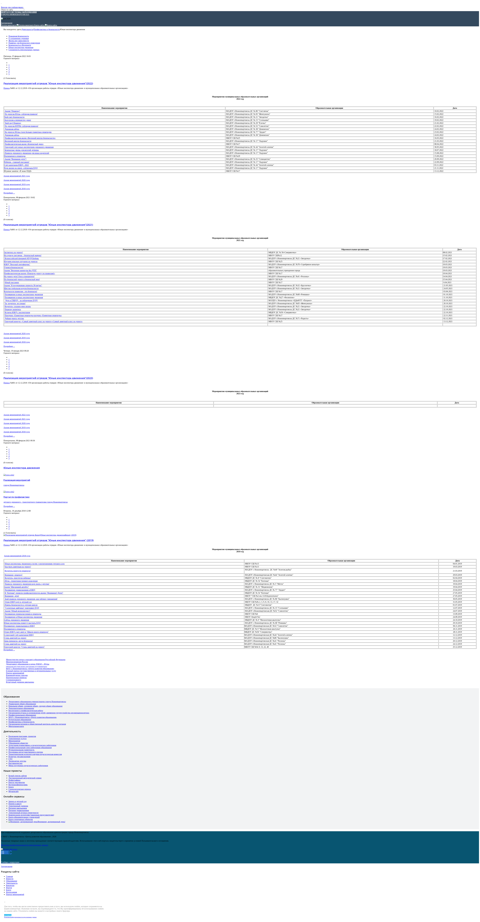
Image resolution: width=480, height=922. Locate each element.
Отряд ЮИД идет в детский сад (18, 602)
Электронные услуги (17, 739)
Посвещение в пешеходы (15, 156)
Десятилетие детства (17, 761)
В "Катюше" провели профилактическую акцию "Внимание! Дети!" (34, 593)
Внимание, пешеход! (13, 575)
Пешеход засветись (13, 309)
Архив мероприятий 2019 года (17, 184)
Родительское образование (19, 719)
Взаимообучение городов (17, 675)
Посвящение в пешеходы (15, 629)
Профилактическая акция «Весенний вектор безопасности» (30, 138)
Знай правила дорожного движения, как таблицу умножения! (31, 599)
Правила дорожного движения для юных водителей (26, 153)
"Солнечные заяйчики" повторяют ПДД (22, 608)
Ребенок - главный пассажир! (16, 162)
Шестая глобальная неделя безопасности (21, 288)
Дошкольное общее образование (22, 704)
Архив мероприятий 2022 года (17, 415)
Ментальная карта (16, 726)
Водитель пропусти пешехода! (18, 571)
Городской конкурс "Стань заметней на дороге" (24, 647)
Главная (9, 876)
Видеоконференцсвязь (18, 785)
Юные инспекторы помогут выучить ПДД (22, 623)
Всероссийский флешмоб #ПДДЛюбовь (21, 258)
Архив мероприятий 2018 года (17, 189)
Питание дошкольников (18, 810)
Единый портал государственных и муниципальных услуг (31, 671)
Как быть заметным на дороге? (18, 567)
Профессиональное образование (22, 715)
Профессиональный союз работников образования (30, 747)
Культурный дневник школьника (20, 682)
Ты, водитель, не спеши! (15, 303)
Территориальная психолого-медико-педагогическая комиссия (35, 754)
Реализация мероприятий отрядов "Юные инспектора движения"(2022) (48, 83)
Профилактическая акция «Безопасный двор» (24, 144)
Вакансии (10, 885)
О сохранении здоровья (18, 38)
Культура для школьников (19, 757)
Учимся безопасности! (13, 267)
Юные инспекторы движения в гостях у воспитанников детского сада (34, 564)
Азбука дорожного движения (16, 620)
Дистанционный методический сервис (25, 778)
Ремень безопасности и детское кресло (21, 605)
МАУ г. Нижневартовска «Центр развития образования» (30, 669)
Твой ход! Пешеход (13, 123)
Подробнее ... (9, 193)
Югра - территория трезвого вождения (21, 581)
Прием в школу (15, 804)
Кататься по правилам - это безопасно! (20, 291)
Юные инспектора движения (20, 47)
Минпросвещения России (17, 662)
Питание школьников (17, 808)
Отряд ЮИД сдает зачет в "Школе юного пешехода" (26, 632)
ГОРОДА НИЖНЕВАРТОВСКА (19, 13)
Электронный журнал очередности (23, 813)
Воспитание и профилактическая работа (25, 711)
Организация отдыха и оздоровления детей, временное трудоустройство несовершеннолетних (48, 713)
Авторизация (6, 23)
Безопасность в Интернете (19, 45)
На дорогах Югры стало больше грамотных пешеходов (28, 132)
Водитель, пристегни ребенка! (18, 578)
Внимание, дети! (12, 596)
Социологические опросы (19, 789)
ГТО (10, 759)
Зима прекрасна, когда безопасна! (18, 641)
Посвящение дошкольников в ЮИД (20, 590)
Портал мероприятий (15, 673)
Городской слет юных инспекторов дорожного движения (29, 147)
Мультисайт (13, 791)
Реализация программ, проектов (22, 736)
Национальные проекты (16, 677)
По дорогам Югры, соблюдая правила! (21, 114)
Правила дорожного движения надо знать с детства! (27, 584)
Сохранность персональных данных (23, 50)
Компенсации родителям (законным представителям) (31, 815)
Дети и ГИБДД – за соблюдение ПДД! (21, 300)
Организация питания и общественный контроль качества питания (37, 724)
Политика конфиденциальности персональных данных (20, 917)
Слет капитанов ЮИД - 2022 (16, 165)
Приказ (7, 88)
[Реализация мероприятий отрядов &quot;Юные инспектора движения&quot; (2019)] (40, 535)
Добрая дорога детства (14, 318)
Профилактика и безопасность (47, 29)
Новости (9, 879)
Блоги (11, 787)
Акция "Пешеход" (12, 111)
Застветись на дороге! (13, 252)
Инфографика (14, 780)
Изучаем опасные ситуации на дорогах (21, 261)
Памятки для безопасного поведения (24, 43)
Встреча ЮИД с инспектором (17, 312)
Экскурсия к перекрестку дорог (17, 120)
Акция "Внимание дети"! (15, 159)
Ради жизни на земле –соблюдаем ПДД (21, 168)
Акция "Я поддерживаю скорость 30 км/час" (23, 285)
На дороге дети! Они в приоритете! (19, 276)
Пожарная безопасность (18, 36)
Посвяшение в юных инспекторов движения (24, 294)
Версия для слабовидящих (12, 7)
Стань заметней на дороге (15, 638)
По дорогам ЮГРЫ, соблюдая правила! (21, 126)
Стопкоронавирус (13, 680)
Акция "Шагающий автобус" (16, 587)
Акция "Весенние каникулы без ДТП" (20, 270)
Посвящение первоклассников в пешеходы (23, 614)
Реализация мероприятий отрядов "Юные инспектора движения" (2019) (49, 540)
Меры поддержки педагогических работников (28, 765)
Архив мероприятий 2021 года (17, 176)
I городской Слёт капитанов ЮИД (19, 635)
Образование (11, 881)
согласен (8, 915)
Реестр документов (16, 782)
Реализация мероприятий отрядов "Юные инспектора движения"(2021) (48, 224)
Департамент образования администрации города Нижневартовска (37, 701)
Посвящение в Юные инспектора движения (23, 617)
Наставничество (15, 763)
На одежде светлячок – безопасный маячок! (22, 255)
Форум (9, 888)
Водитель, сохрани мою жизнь (18, 306)
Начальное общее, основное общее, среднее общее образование (35, 706)
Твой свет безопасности (14, 117)
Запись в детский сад (17, 801)
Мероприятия (14, 741)
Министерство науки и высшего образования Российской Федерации (35, 659)
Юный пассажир (12, 282)
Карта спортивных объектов (20, 819)
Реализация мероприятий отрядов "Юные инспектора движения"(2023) (48, 378)
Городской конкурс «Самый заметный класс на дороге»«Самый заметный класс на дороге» (44, 321)
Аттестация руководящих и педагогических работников (32, 745)
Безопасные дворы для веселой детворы (22, 150)
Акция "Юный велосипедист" (17, 611)
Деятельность (27, 29)
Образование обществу (18, 743)
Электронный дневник (18, 806)
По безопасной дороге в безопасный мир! (22, 279)
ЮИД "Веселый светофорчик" (17, 264)
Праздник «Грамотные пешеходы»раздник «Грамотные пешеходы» (33, 315)
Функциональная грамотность (21, 750)
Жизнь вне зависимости (18, 41)
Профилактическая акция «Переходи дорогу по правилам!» (29, 273)
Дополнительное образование (21, 708)
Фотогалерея (11, 892)
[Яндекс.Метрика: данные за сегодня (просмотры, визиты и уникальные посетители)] (9, 849)
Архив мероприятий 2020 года (17, 180)
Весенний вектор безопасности (17, 141)
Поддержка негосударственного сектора (25, 752)
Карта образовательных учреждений (24, 817)
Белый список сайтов (17, 776)
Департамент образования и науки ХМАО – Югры (27, 664)
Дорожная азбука (12, 129)
